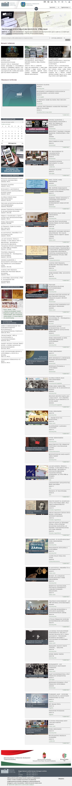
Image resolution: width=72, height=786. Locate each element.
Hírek (50, 480)
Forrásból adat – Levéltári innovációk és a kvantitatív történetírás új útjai (59, 696)
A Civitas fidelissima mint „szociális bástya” (58, 721)
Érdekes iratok (52, 240)
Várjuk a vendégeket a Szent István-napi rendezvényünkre (12, 60)
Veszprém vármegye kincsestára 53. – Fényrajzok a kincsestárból (59, 318)
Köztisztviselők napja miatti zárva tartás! (59, 455)
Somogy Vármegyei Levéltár (34, 257)
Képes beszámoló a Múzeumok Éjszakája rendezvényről (59, 358)
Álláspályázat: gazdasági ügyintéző (57, 427)
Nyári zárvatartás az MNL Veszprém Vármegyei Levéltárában (58, 339)
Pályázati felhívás (43, 85)
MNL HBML (9, 223)
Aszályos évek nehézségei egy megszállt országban (59, 305)
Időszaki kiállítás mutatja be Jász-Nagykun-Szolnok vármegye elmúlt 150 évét (59, 296)
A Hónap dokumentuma (54, 260)
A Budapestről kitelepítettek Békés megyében (59, 483)
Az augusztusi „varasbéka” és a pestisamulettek (59, 568)
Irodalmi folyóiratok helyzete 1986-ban (25, 29)
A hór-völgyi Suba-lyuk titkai (57, 556)
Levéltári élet (39, 65)
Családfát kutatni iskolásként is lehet (56, 162)
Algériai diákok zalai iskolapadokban (56, 378)
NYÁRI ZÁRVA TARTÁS (56, 654)
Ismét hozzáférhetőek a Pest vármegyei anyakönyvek (59, 675)
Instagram (51, 1)
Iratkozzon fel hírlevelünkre (44, 1)
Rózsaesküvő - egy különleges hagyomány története (57, 666)
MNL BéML (9, 249)
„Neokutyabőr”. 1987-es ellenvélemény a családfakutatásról (9, 337)
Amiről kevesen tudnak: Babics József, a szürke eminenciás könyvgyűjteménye (12, 345)
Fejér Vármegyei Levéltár (36, 579)
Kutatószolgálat (40, 97)
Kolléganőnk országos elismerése (57, 736)
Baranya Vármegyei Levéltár (34, 512)
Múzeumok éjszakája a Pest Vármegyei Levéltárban (58, 683)
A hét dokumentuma (18, 31)
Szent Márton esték (56, 141)
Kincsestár (51, 323)
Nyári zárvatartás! (55, 351)
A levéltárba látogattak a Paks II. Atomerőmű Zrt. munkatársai (12, 279)
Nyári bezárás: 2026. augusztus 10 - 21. (59, 273)
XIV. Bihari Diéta (55, 704)
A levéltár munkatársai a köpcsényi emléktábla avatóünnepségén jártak (58, 611)
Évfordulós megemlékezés (55, 510)
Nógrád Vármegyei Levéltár (34, 224)
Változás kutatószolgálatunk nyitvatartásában (56, 286)
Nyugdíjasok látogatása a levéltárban (58, 548)
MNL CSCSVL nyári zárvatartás (55, 180)
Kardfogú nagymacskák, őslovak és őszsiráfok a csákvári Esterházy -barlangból (57, 588)
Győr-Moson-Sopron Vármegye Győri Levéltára (37, 612)
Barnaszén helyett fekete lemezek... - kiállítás (58, 646)
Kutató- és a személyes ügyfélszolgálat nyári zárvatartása (57, 577)
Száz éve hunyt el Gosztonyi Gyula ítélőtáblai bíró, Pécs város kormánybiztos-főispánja (59, 504)
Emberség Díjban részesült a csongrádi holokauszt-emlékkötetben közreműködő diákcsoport (59, 200)
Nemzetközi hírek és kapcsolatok (44, 112)
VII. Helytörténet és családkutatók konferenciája (56, 153)
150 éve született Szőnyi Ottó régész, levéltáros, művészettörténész (59, 514)
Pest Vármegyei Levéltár (36, 675)
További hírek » (66, 115)
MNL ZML (9, 200)
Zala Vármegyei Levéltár (36, 389)
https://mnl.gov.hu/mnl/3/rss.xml (55, 1)
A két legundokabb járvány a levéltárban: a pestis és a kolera (11, 353)
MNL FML (9, 235)
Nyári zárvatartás (55, 411)
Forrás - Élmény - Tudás (10, 309)
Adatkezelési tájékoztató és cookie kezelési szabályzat (21, 784)
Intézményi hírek (40, 88)
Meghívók (51, 701)
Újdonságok (51, 173)
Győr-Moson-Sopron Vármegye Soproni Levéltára (35, 731)
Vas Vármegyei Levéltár (36, 131)
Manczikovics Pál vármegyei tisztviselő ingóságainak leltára (59, 446)
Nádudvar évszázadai (56, 711)
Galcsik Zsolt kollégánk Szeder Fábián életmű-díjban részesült (59, 223)
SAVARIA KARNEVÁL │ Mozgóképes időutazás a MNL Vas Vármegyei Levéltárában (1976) (58, 122)
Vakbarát (58, 1)
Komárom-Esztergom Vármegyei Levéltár (35, 641)
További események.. (6, 124)
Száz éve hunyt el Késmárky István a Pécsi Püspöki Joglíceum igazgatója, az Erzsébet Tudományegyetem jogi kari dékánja (59, 526)
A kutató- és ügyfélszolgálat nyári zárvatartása (59, 540)
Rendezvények (15, 64)
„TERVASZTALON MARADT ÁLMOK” (12, 311)
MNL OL (10, 31)
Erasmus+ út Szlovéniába (57, 491)
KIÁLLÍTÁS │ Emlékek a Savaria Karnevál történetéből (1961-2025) (59, 133)
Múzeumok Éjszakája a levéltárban (57, 367)
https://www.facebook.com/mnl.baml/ (48, 1)
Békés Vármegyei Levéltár (36, 477)
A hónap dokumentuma (54, 335)
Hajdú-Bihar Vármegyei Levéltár (36, 705)
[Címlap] (8, 4)
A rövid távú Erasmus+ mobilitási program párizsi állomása (58, 265)
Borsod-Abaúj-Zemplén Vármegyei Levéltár (35, 448)
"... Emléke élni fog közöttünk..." (55, 418)
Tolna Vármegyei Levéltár (37, 422)
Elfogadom (61, 778)
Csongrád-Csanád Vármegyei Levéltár (34, 190)
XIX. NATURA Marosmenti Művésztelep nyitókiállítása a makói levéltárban (59, 190)
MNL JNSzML (9, 206)
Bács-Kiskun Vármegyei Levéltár (36, 362)
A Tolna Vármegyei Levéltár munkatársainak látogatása (59, 620)
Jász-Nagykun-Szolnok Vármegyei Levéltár (35, 295)
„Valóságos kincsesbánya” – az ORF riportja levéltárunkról (59, 602)
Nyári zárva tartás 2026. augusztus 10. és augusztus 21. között (59, 388)
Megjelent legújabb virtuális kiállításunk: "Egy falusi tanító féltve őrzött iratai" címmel (59, 234)
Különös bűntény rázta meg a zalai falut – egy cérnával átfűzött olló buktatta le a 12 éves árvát (59, 399)
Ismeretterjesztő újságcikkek (55, 383)
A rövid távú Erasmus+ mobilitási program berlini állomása (52, 107)
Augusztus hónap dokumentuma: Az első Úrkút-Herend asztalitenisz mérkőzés (59, 329)
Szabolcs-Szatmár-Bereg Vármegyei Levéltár (36, 162)
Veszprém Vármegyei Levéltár (34, 327)
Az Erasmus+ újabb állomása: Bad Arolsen (51, 100)
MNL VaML (9, 212)
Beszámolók (39, 103)
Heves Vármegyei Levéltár (37, 551)
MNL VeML (9, 257)
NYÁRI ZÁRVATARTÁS (56, 438)
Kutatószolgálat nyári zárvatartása (57, 214)
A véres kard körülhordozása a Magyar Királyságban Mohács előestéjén (59, 61)
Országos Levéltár (9, 80)
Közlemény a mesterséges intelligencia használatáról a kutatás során (51, 92)
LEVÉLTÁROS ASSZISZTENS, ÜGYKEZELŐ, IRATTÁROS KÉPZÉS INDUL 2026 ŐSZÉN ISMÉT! (35, 61)
